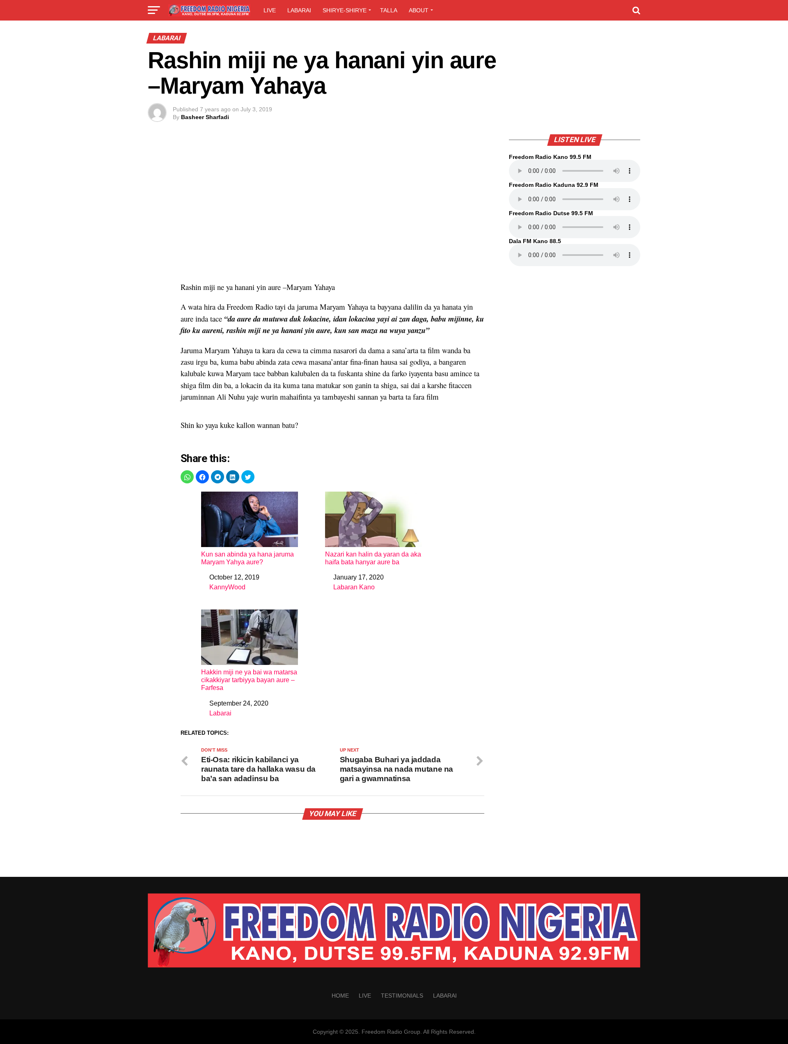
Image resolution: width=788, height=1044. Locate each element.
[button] (187, 476)
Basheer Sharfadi (205, 117)
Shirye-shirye (345, 10)
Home (340, 995)
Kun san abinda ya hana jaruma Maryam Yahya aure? (247, 558)
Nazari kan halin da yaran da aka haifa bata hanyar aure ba (373, 558)
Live (269, 10)
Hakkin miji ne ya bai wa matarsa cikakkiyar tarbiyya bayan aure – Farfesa (249, 680)
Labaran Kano (354, 587)
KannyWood (227, 587)
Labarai (299, 10)
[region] (332, 212)
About (418, 10)
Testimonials (402, 995)
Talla (388, 10)
